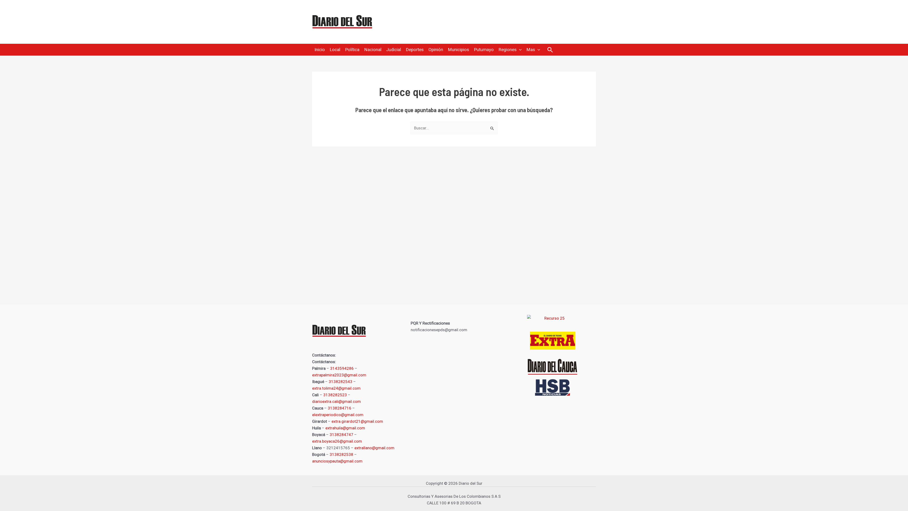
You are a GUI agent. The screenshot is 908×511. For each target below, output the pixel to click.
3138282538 (341, 454)
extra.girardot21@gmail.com (357, 421)
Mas (530, 49)
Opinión (435, 49)
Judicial (393, 49)
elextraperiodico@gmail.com (337, 414)
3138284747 (341, 434)
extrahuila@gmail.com (345, 428)
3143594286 (342, 368)
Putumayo (484, 49)
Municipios (458, 49)
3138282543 (340, 381)
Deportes (415, 49)
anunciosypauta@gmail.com (337, 461)
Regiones (507, 49)
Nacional (372, 49)
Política (352, 49)
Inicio (319, 49)
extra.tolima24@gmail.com (336, 388)
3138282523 (335, 394)
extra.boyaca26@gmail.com (337, 441)
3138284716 (339, 408)
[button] (519, 49)
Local (335, 49)
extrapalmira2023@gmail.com (339, 375)
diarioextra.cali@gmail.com (336, 401)
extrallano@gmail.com (374, 447)
